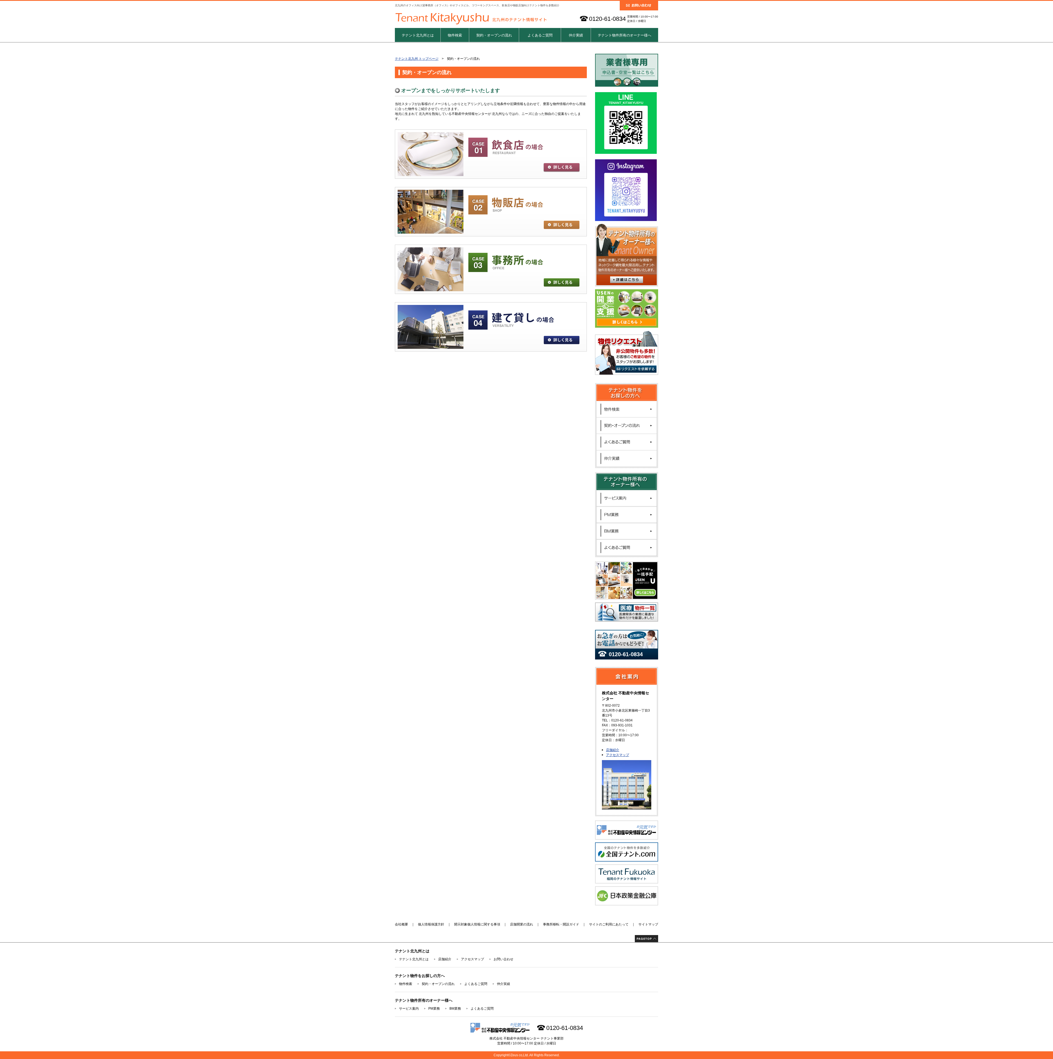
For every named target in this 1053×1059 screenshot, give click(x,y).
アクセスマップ (617, 755)
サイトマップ (648, 924)
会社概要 (401, 924)
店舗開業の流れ (521, 924)
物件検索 (455, 35)
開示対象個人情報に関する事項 (477, 924)
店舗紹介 (612, 750)
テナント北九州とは (418, 35)
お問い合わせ (503, 959)
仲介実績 (576, 35)
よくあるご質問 (540, 35)
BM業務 (455, 1008)
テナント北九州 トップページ (416, 59)
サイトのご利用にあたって (609, 924)
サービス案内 (409, 1008)
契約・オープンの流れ (494, 35)
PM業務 (434, 1008)
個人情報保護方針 (431, 924)
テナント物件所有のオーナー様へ (624, 35)
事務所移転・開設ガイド (561, 924)
